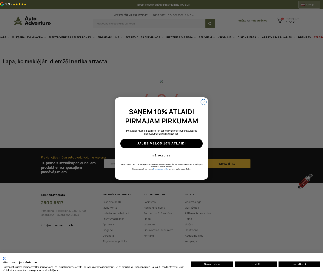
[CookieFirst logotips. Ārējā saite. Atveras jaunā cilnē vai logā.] (4, 258)
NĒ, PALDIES (161, 155)
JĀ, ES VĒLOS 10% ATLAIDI (161, 143)
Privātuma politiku (160, 169)
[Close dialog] (203, 102)
